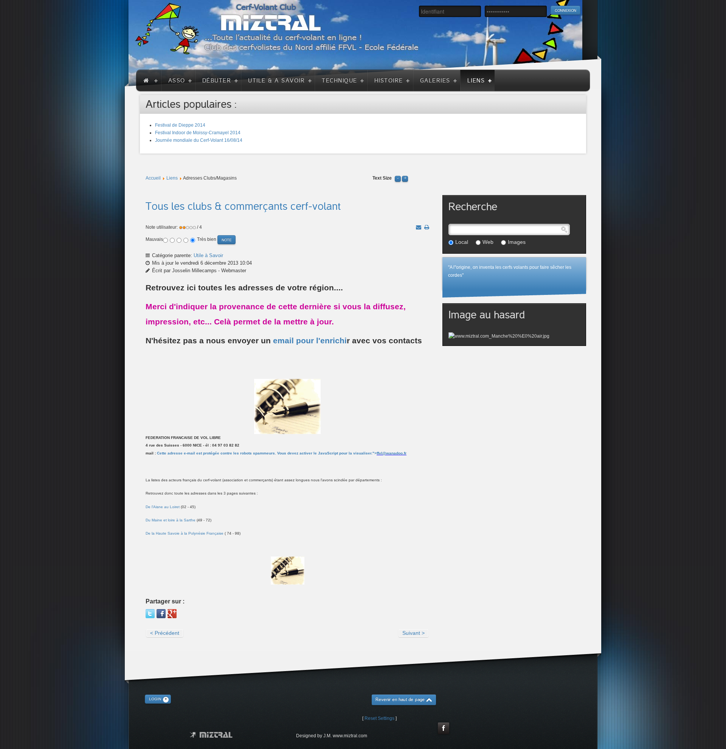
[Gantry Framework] (211, 735)
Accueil (153, 178)
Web (487, 242)
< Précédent (164, 633)
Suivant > (413, 633)
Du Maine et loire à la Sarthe (170, 520)
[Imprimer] (426, 227)
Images (517, 242)
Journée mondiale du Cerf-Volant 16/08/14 (198, 140)
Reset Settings (379, 718)
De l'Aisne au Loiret (163, 507)
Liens (172, 178)
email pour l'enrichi (310, 340)
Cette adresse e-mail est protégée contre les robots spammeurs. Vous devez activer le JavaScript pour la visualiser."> (281, 453)
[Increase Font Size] (405, 178)
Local (461, 242)
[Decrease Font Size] (398, 178)
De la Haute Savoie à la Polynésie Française (184, 533)
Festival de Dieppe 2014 (180, 125)
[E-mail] (418, 227)
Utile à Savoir (208, 255)
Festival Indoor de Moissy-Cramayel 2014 (197, 132)
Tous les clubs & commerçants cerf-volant (243, 206)
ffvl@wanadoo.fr (391, 453)
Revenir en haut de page (400, 699)
